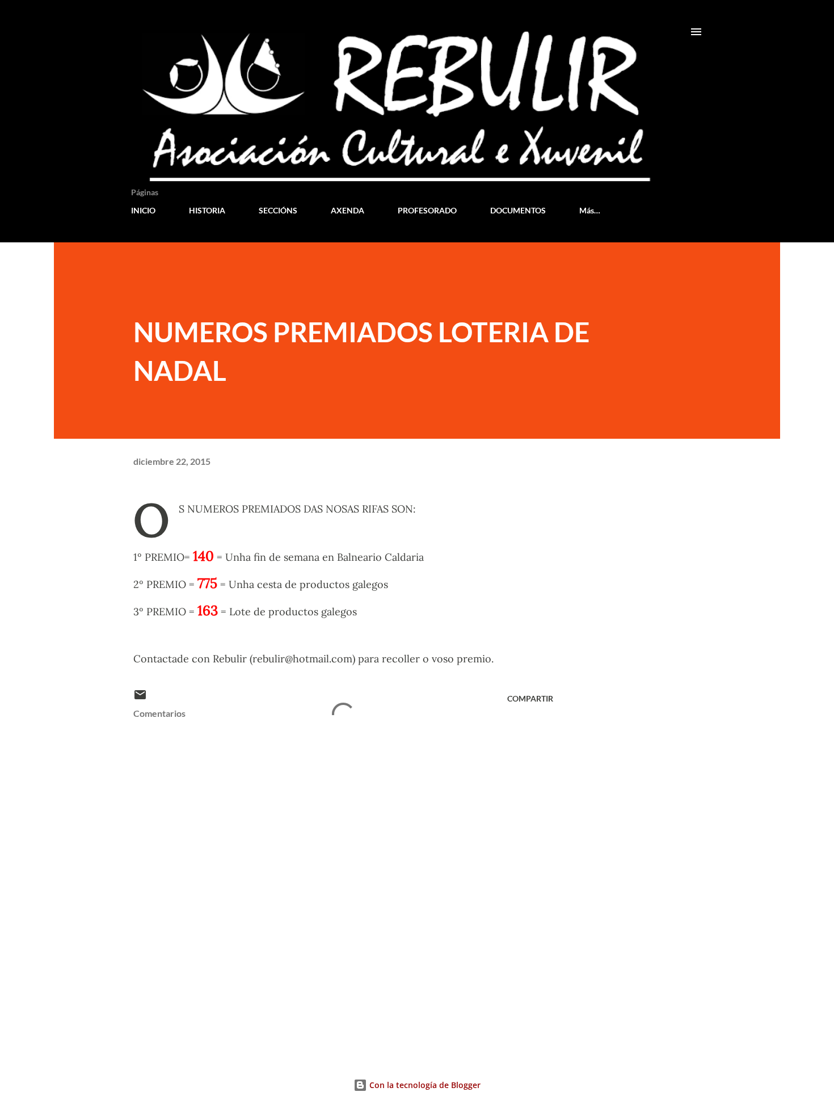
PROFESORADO (427, 210)
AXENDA (347, 210)
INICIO (143, 210)
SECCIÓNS (278, 210)
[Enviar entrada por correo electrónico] (140, 698)
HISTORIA (207, 210)
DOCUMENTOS (518, 210)
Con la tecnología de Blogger (424, 1085)
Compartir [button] (530, 698)
